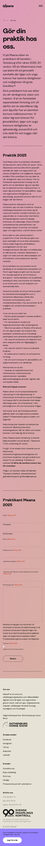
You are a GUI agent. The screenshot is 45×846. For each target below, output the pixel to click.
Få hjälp (6, 780)
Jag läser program (14, 561)
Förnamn (7, 524)
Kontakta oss (9, 768)
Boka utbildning (9, 772)
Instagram (7, 743)
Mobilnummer (12, 550)
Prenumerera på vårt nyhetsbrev (17, 784)
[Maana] (8, 6)
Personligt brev (12, 585)
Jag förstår (12, 840)
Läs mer (17, 834)
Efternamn (8, 534)
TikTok (6, 747)
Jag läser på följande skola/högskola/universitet (20, 573)
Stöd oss (7, 776)
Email (9, 539)
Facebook (7, 740)
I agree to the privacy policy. (13, 649)
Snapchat (7, 751)
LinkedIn (6, 755)
